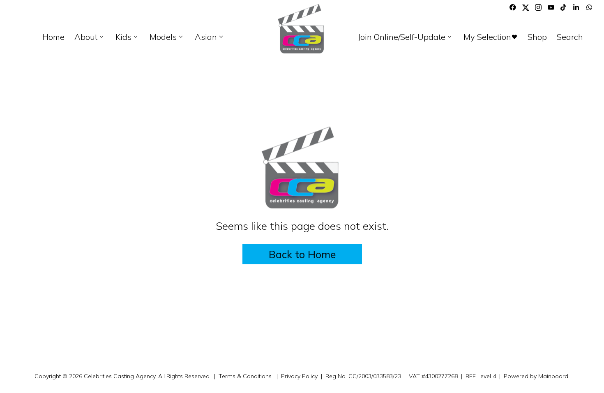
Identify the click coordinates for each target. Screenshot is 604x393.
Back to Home (302, 253)
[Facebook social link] (512, 7)
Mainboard (553, 376)
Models (167, 37)
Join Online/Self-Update (406, 37)
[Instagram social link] (538, 7)
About (90, 37)
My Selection (490, 37)
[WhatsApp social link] (589, 7)
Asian (210, 37)
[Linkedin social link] (576, 7)
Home (53, 37)
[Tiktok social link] (563, 7)
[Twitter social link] (525, 7)
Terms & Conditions (245, 376)
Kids (127, 37)
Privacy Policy (299, 376)
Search (570, 37)
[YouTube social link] (551, 7)
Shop (537, 37)
